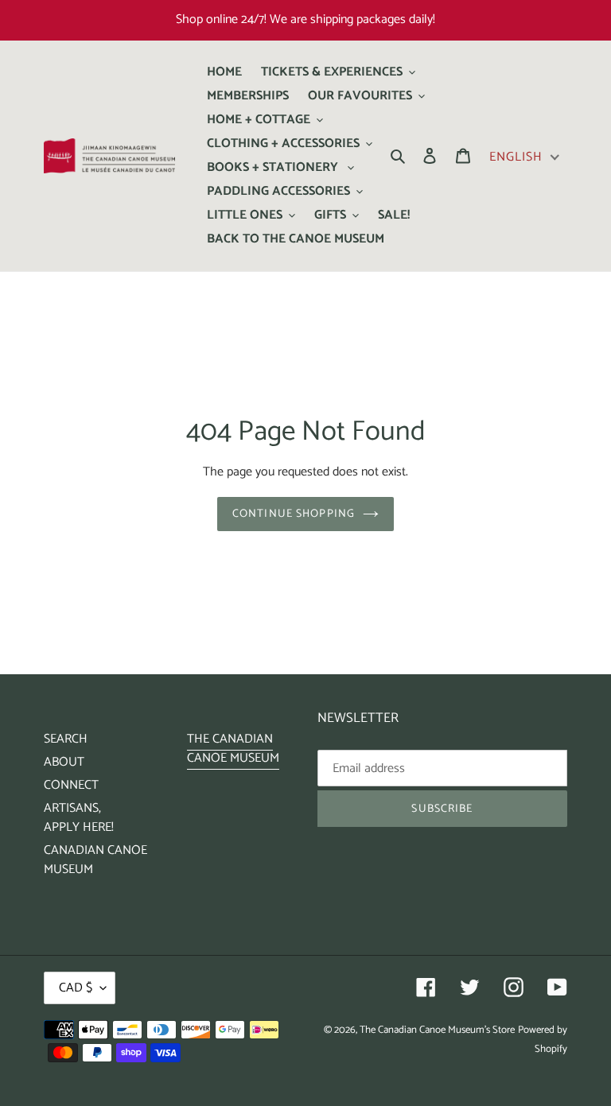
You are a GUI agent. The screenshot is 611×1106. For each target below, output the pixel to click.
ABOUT (64, 762)
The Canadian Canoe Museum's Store (437, 1030)
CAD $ (75, 988)
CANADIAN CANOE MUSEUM (95, 860)
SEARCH (66, 739)
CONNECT (71, 785)
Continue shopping (293, 514)
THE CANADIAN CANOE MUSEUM (233, 748)
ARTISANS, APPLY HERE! (79, 817)
